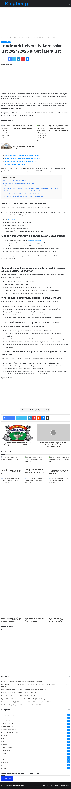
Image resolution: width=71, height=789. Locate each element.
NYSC (4, 756)
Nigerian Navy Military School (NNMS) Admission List (23, 158)
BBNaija (4, 744)
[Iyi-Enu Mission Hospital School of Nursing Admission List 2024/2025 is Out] (59, 547)
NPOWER (5, 735)
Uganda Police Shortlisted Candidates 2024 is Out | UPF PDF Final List (21, 692)
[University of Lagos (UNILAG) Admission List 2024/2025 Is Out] (11, 462)
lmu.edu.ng (11, 219)
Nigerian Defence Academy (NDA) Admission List (21, 161)
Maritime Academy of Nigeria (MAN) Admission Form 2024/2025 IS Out (21, 705)
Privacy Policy (65, 785)
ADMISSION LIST (12, 37)
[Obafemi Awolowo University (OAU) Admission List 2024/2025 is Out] (35, 547)
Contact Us (57, 785)
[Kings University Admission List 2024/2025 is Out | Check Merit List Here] (6, 146)
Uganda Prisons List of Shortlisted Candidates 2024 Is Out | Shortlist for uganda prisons (26, 699)
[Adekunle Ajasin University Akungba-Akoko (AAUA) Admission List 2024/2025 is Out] (35, 461)
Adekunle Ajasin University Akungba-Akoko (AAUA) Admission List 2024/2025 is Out (34, 471)
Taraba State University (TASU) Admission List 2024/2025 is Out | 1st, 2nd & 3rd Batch (26, 702)
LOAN (4, 753)
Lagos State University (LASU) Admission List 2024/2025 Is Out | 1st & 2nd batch (11, 620)
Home (4, 37)
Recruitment (6, 721)
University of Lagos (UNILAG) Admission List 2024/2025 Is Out (11, 471)
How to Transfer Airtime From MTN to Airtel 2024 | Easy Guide (19, 696)
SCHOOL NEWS (7, 747)
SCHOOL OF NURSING (9, 730)
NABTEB (4, 768)
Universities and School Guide (11, 715)
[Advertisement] (35, 22)
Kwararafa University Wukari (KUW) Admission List (22, 155)
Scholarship (5, 762)
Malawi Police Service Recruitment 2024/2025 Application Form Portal (21, 681)
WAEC (4, 759)
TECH (4, 741)
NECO (4, 765)
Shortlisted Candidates (9, 724)
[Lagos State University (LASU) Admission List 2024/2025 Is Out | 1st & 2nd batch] (11, 547)
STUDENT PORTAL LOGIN (10, 733)
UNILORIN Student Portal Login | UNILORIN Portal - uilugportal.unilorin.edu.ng (23, 689)
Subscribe (7, 778)
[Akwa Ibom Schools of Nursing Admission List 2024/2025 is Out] (6, 132)
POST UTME (6, 718)
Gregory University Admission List (16, 164)
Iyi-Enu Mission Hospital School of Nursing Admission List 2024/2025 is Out (58, 620)
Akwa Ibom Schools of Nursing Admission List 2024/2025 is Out (23, 128)
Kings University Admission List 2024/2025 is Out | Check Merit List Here (23, 146)
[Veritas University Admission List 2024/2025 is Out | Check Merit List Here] (59, 462)
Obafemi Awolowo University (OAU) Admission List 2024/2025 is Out (35, 620)
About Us (49, 785)
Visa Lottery (6, 750)
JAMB (4, 738)
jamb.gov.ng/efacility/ (34, 240)
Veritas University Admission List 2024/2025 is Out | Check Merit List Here (58, 471)
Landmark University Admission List (36, 410)
